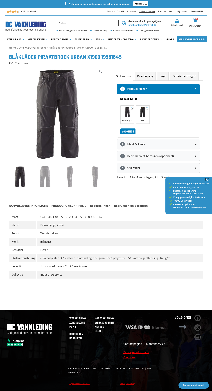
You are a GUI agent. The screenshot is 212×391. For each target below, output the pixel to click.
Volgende (128, 131)
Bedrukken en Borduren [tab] (131, 206)
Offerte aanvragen (184, 76)
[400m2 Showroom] (170, 201)
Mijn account (183, 11)
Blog (170, 11)
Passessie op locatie (183, 204)
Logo (163, 76)
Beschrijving (145, 76)
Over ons (111, 11)
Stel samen (123, 76)
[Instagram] (197, 327)
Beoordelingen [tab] (100, 206)
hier (179, 207)
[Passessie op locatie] (170, 204)
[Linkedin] (197, 337)
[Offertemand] (177, 21)
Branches (162, 11)
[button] (15, 39)
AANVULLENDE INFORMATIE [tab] (28, 206)
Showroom (131, 11)
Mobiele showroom (147, 11)
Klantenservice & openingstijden (144, 21)
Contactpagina (132, 344)
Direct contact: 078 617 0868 (142, 24)
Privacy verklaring (127, 383)
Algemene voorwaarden (79, 383)
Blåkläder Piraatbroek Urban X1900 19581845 (78, 47)
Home (13, 47)
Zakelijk (120, 11)
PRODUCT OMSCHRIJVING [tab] (68, 206)
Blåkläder (45, 241)
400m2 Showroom (182, 200)
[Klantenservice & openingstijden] (124, 23)
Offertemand (177, 25)
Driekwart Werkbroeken (33, 47)
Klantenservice (155, 344)
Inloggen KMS (197, 11)
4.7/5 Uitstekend (28, 11)
